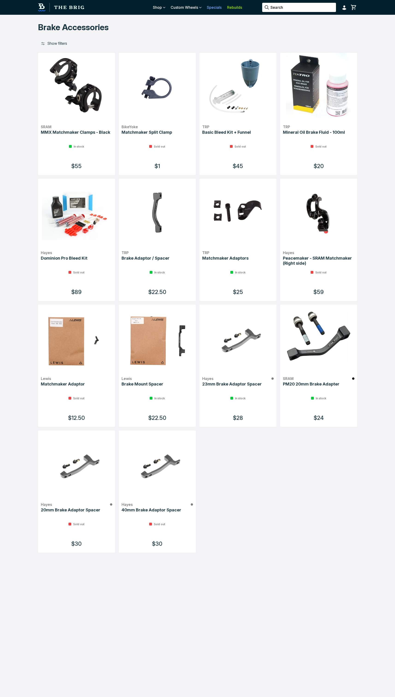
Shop (157, 7)
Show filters (57, 43)
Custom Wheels (184, 7)
